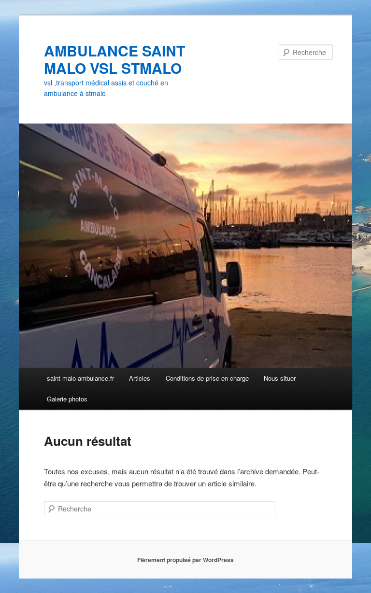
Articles (139, 378)
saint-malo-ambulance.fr (80, 378)
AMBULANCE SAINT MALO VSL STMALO (114, 59)
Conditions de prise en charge (207, 378)
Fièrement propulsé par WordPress (185, 559)
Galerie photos (67, 398)
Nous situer (280, 378)
